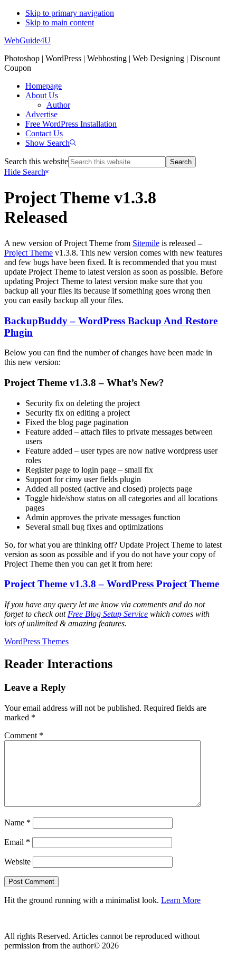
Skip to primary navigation (69, 12)
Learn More (181, 900)
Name (17, 822)
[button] (50, 142)
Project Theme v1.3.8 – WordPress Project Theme (111, 583)
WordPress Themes (36, 641)
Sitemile (146, 243)
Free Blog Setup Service (108, 613)
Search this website (36, 161)
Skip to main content (59, 22)
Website (17, 861)
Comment (23, 735)
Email (17, 842)
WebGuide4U (27, 40)
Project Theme (28, 252)
